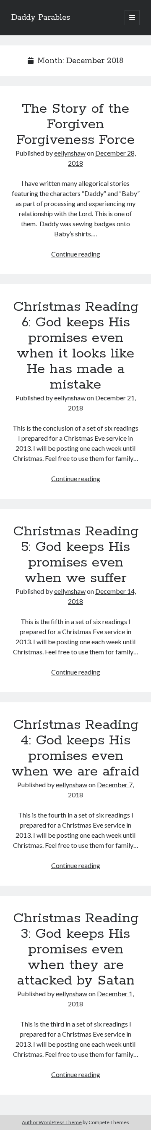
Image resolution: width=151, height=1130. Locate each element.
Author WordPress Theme (52, 1122)
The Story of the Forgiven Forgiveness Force (75, 124)
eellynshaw (70, 153)
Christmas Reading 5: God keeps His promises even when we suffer (75, 555)
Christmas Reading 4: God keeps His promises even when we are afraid (75, 748)
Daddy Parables (40, 18)
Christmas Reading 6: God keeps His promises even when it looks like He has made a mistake (75, 346)
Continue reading (75, 254)
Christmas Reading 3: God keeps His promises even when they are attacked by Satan (75, 950)
